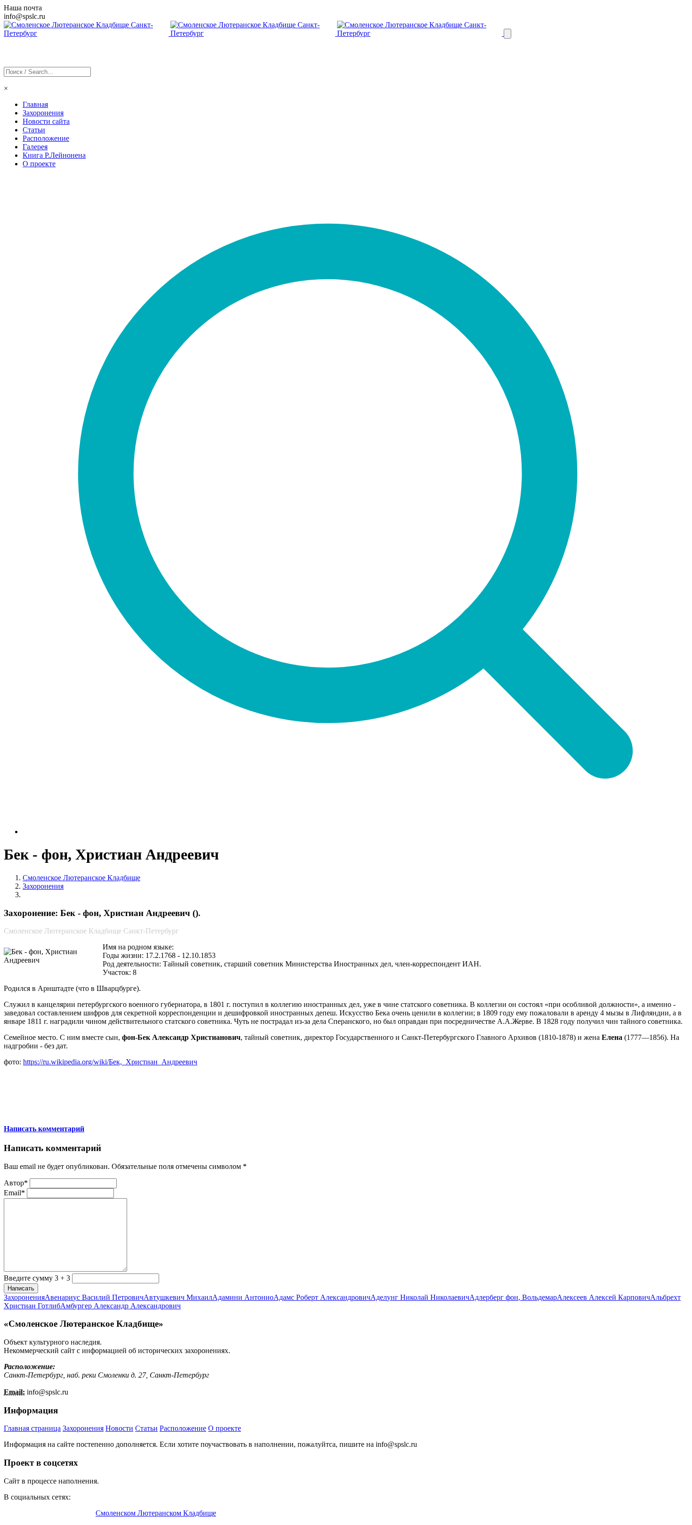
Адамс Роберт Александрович (322, 1297)
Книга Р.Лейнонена (54, 155)
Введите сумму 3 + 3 (37, 1278)
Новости (119, 1428)
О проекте (39, 164)
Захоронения (43, 113)
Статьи (34, 130)
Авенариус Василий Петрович (94, 1297)
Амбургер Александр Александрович (120, 1306)
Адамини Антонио (243, 1297)
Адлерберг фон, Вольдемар (513, 1297)
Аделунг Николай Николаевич (419, 1297)
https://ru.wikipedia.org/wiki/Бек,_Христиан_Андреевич (110, 1062)
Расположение (46, 138)
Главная (35, 104)
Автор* (16, 1183)
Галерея (35, 147)
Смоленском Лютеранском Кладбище (156, 1513)
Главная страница (32, 1428)
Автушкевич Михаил (178, 1297)
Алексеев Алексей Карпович (603, 1297)
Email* (14, 1193)
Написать (21, 1288)
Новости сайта (46, 121)
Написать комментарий (44, 1129)
